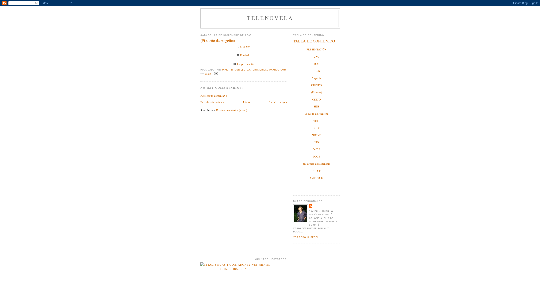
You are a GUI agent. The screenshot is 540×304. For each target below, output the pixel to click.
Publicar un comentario (213, 96)
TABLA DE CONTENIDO (314, 40)
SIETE (316, 121)
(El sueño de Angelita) (316, 113)
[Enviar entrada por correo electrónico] (216, 73)
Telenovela (270, 17)
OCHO (316, 128)
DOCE (316, 156)
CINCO (316, 99)
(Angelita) (316, 78)
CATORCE (316, 178)
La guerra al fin (245, 64)
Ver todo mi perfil (306, 237)
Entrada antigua (278, 102)
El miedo (245, 55)
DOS (316, 64)
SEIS (316, 106)
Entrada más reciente (212, 102)
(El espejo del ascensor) (316, 164)
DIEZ (316, 142)
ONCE (316, 149)
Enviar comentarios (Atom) (231, 110)
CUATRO (316, 85)
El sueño (245, 46)
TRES (316, 71)
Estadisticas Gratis (235, 269)
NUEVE (316, 135)
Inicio (246, 102)
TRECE (316, 171)
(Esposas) (316, 92)
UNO (316, 56)
